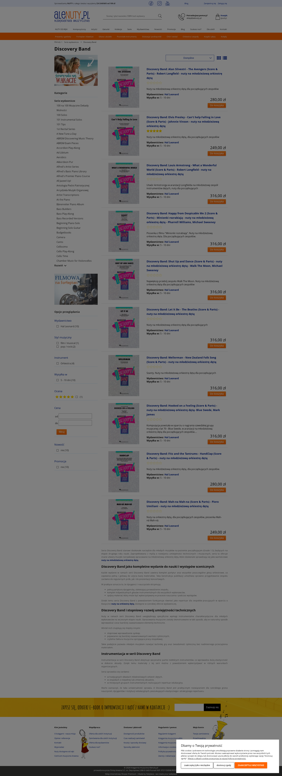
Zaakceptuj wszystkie (251, 765)
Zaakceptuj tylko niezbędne (197, 765)
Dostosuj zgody (224, 765)
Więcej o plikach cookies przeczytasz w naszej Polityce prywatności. (217, 758)
